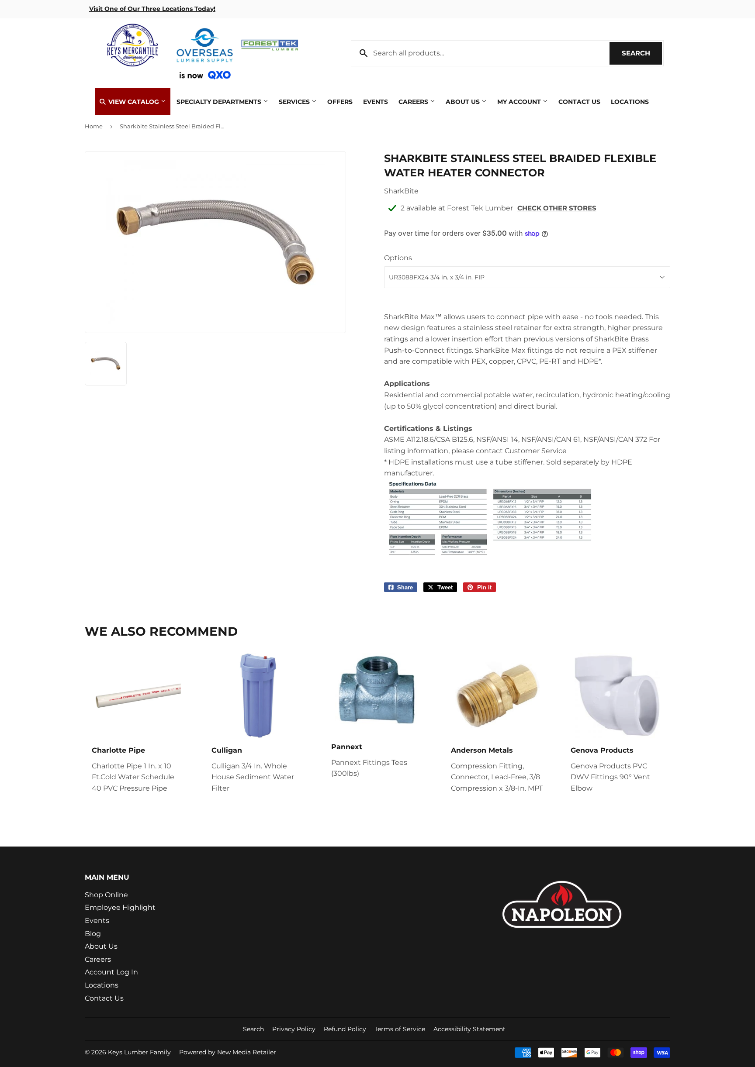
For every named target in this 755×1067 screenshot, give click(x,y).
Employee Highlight (120, 907)
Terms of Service (399, 1029)
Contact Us (579, 101)
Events (375, 101)
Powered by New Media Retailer (227, 1052)
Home (94, 126)
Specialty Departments (220, 101)
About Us (463, 101)
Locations (630, 101)
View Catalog (134, 101)
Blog (93, 933)
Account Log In (111, 972)
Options (398, 258)
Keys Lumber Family (139, 1052)
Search (642, 53)
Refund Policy (345, 1029)
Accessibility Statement (469, 1029)
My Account (520, 101)
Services (295, 101)
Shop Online (106, 895)
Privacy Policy (293, 1029)
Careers (414, 101)
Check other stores (556, 208)
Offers (340, 101)
